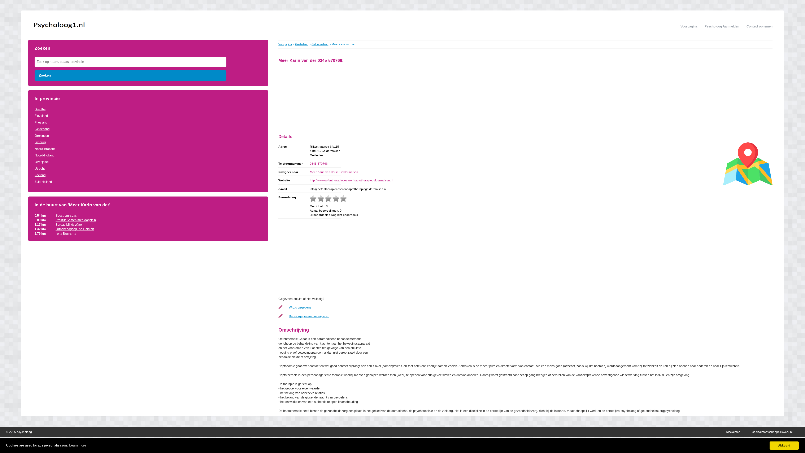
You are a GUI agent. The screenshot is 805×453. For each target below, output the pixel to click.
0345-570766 (319, 163)
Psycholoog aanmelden (722, 26)
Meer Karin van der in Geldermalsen (334, 172)
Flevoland (41, 115)
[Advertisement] (148, 279)
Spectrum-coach (67, 215)
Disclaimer (733, 431)
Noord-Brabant (45, 149)
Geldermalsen (320, 44)
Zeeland (40, 175)
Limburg (40, 142)
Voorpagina (688, 26)
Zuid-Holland (43, 182)
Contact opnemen (760, 26)
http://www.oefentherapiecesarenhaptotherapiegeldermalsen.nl (351, 180)
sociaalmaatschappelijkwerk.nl (772, 431)
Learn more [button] (77, 445)
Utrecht (40, 168)
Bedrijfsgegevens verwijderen (309, 316)
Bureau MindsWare (69, 224)
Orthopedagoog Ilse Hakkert (75, 229)
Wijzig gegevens (300, 307)
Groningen (42, 135)
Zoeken (45, 75)
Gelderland (42, 129)
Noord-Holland (44, 155)
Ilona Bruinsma (66, 233)
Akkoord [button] (784, 445)
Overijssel (41, 162)
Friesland (41, 122)
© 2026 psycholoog (19, 431)
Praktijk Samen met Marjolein (76, 220)
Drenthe (40, 109)
